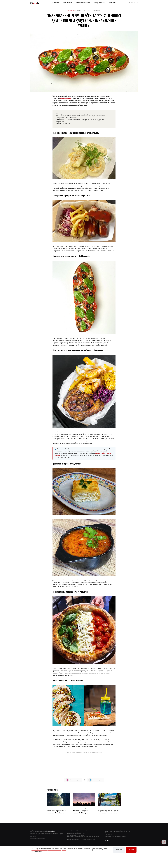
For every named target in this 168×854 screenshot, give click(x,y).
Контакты (112, 3)
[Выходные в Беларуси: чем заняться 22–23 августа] (84, 799)
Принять (131, 850)
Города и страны (99, 3)
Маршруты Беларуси (83, 3)
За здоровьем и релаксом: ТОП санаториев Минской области (56, 812)
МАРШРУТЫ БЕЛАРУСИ (104, 808)
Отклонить (119, 850)
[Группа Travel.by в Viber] (132, 3)
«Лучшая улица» (66, 98)
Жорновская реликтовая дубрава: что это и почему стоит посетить (108, 812)
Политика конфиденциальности (37, 838)
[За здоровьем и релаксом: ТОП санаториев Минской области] (58, 799)
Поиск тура (56, 3)
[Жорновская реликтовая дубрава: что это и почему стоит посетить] (109, 799)
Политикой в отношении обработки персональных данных (48, 850)
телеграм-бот (51, 831)
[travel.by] (34, 2)
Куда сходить (68, 3)
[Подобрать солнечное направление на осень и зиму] (164, 842)
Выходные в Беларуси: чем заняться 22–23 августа (81, 812)
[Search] (137, 3)
